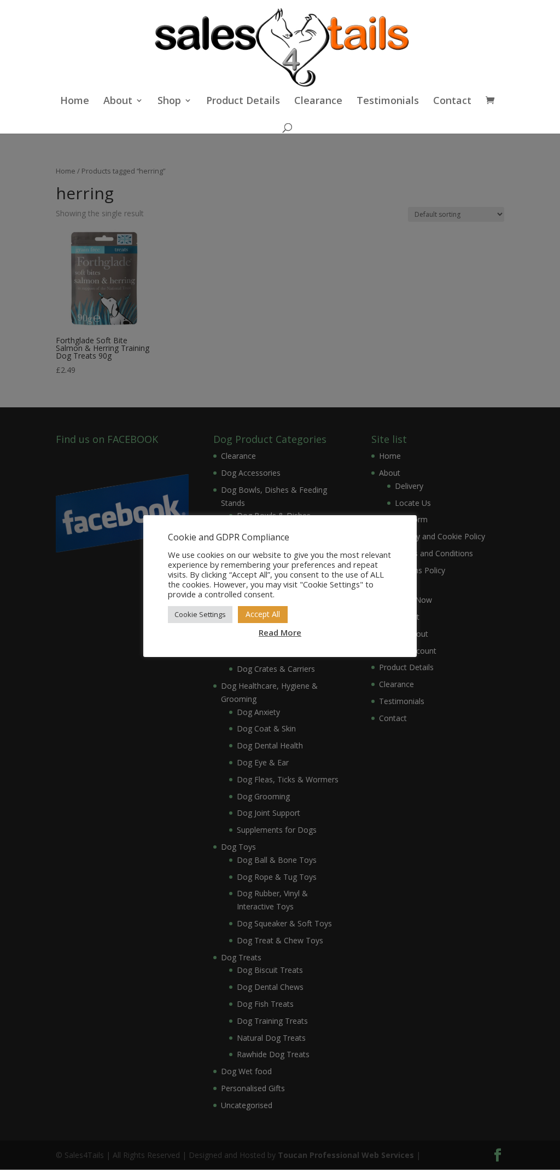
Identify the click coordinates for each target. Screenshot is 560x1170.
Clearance (318, 101)
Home (74, 101)
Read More (280, 632)
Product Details (243, 101)
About (117, 101)
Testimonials (388, 101)
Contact (452, 101)
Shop (169, 101)
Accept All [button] (263, 614)
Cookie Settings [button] (200, 614)
